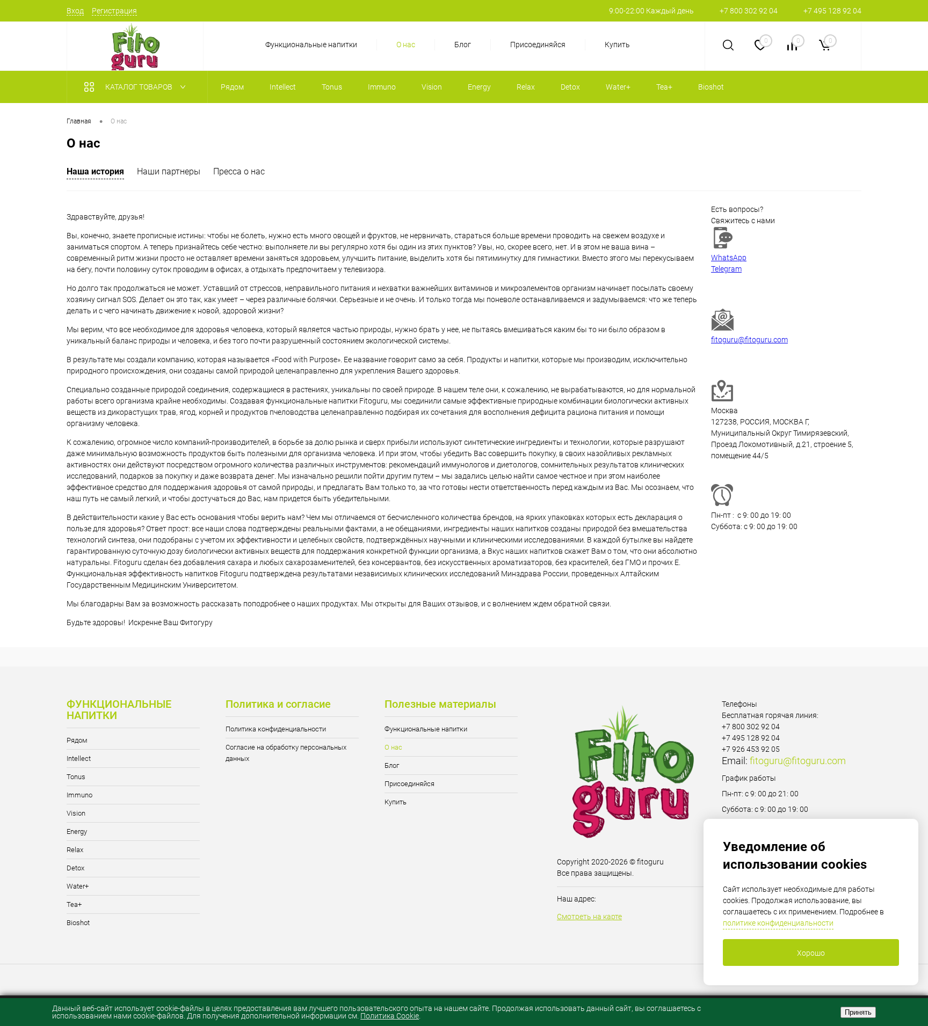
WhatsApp (728, 257)
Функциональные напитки (311, 44)
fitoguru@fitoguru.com (749, 339)
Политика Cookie (389, 1016)
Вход (75, 10)
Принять (858, 1012)
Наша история (95, 171)
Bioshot (78, 923)
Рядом (77, 740)
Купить (617, 44)
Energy (77, 831)
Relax (75, 850)
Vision (76, 813)
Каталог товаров (139, 87)
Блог (462, 44)
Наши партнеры (168, 171)
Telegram (726, 269)
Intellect (79, 758)
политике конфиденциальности (778, 923)
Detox (75, 868)
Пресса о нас (239, 171)
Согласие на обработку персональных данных (286, 753)
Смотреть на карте (589, 916)
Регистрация (114, 10)
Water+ (78, 886)
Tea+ (74, 904)
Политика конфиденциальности (276, 729)
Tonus (76, 777)
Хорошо (811, 953)
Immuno (79, 795)
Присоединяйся (538, 44)
